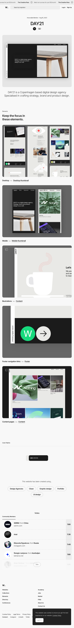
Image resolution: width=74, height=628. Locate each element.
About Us (41, 603)
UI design (37, 494)
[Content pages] (37, 392)
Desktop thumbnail (21, 181)
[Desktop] (37, 151)
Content (19, 301)
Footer (27, 361)
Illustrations (7, 301)
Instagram (13, 617)
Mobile (5, 241)
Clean (31, 489)
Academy (41, 590)
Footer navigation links (11, 361)
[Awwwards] (6, 7)
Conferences (6, 603)
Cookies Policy (6, 614)
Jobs (39, 593)
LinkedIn (20, 617)
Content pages (8, 422)
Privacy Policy (27, 614)
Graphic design (45, 489)
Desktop (5, 180)
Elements (5, 596)
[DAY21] (34, 28)
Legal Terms (16, 614)
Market (40, 596)
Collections (5, 593)
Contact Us (41, 606)
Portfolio (60, 489)
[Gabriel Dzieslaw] (39, 28)
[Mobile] (37, 211)
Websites (5, 590)
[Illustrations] (37, 271)
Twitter (28, 617)
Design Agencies (16, 489)
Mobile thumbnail (19, 241)
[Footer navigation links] (37, 332)
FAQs (39, 599)
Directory (5, 599)
